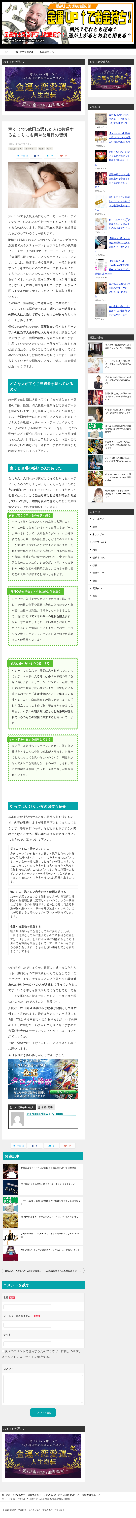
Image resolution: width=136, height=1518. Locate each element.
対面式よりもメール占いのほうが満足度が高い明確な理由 (48, 1168)
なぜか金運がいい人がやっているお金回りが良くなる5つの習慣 (50, 1235)
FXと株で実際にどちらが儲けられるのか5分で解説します (118, 411)
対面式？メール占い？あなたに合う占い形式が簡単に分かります (118, 445)
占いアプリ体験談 (24, 52)
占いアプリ (98, 534)
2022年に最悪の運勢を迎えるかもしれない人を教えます (48, 1184)
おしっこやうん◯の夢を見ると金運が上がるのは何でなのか (120, 224)
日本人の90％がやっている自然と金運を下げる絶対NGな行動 (118, 380)
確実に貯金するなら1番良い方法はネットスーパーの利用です (118, 493)
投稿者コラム (47, 52)
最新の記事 (47, 1107)
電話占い (97, 588)
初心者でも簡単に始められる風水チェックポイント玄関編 (118, 346)
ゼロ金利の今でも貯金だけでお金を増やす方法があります (119, 310)
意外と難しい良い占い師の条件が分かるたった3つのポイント (50, 1250)
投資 (95, 565)
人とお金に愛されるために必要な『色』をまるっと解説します (65, 1270)
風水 (49, 148)
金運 (41, 148)
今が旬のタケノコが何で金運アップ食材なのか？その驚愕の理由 (118, 477)
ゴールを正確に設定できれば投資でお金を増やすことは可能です (50, 1202)
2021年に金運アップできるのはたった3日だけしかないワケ (50, 1217)
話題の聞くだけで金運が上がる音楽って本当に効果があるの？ (118, 396)
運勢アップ (30, 148)
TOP (5, 52)
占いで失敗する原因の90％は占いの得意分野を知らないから (118, 461)
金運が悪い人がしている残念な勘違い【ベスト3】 (24, 1270)
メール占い (98, 518)
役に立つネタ (99, 542)
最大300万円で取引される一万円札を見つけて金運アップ (119, 118)
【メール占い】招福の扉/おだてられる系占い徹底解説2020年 (120, 137)
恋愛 (95, 549)
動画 (95, 526)
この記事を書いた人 (23, 1107)
